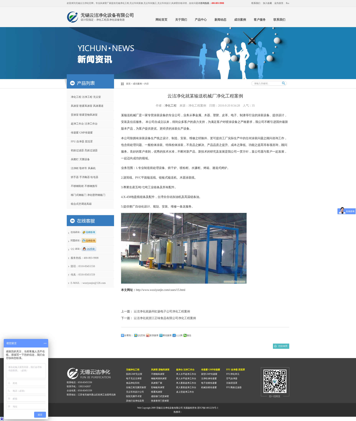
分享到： (128, 335)
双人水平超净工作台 (186, 378)
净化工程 (171, 105)
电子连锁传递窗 (209, 383)
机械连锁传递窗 (209, 387)
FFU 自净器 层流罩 (82, 141)
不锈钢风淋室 (157, 374)
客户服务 (260, 19)
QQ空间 (141, 335)
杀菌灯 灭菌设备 (80, 159)
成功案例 (240, 19)
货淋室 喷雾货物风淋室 (84, 114)
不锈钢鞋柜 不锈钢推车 (84, 186)
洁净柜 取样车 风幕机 (83, 168)
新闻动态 (220, 19)
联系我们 (255, 3)
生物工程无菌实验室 (136, 387)
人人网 (179, 335)
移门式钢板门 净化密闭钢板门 (88, 195)
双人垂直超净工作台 (186, 387)
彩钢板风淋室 (157, 387)
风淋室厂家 (156, 383)
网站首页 (161, 19)
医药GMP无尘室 (134, 374)
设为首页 (278, 3)
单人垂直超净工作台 (186, 383)
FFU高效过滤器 (234, 387)
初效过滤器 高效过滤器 (84, 150)
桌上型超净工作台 (185, 392)
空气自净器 (231, 378)
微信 (189, 335)
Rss (287, 3)
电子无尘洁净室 (134, 378)
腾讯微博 (167, 335)
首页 (128, 83)
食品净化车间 (132, 383)
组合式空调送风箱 (81, 204)
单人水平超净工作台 (186, 374)
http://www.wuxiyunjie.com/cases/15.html (160, 289)
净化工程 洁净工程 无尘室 (86, 97)
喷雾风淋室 (156, 392)
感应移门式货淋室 (160, 396)
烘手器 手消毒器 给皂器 (84, 177)
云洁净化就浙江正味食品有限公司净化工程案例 (165, 318)
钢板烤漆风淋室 (159, 378)
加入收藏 (267, 3)
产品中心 (201, 19)
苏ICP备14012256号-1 (207, 408)
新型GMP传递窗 (209, 374)
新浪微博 (153, 335)
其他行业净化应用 (135, 400)
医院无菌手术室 (134, 396)
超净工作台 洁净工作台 (84, 123)
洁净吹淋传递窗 (209, 378)
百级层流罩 (231, 383)
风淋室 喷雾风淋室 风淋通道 (87, 106)
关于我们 (181, 19)
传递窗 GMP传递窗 (82, 132)
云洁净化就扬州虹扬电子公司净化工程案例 (162, 311)
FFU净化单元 (232, 374)
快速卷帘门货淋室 (160, 400)
